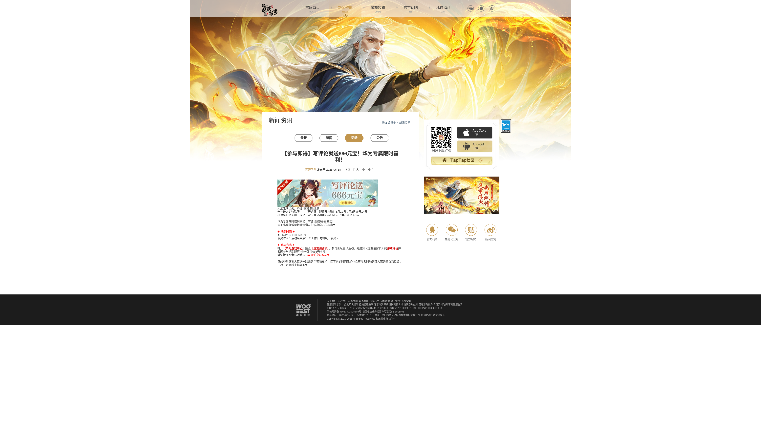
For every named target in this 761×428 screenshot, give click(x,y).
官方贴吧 (410, 8)
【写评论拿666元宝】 (318, 254)
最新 (303, 137)
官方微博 (492, 8)
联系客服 (364, 301)
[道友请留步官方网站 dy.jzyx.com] (269, 5)
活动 (354, 137)
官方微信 (470, 8)
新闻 (329, 137)
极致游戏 (380, 318)
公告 (380, 137)
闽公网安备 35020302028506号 (344, 311)
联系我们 (353, 301)
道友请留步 (389, 122)
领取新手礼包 (461, 161)
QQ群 (432, 232)
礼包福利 (443, 8)
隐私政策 (385, 301)
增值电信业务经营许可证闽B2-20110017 (384, 311)
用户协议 (396, 301)
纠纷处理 (406, 301)
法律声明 (374, 301)
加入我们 (342, 301)
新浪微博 (490, 232)
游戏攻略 (378, 8)
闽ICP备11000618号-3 (430, 308)
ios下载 (474, 133)
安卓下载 (474, 146)
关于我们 (332, 301)
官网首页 (312, 8)
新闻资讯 (345, 8)
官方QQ (481, 8)
